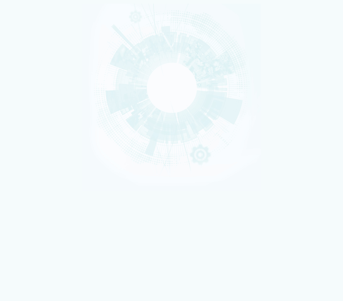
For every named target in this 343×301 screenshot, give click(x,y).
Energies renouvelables (10, 44)
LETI (7, 75)
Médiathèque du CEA (14, 206)
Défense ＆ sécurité (10, 42)
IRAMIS (8, 85)
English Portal (321, 174)
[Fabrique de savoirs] (18, 12)
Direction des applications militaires (17, 245)
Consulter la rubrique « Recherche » (10, 62)
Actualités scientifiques (14, 195)
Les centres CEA (9, 250)
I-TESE (8, 71)
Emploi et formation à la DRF (15, 103)
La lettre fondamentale (14, 199)
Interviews (9, 94)
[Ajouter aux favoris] (10, 133)
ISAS (7, 69)
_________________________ (14, 240)
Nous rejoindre (9, 27)
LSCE (7, 80)
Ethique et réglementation (14, 42)
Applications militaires (10, 20)
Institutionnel (8, 243)
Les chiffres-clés (11, 37)
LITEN (7, 72)
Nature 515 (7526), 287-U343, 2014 (16, 145)
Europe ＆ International (13, 59)
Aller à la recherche (81, 174)
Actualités (7, 194)
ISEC (7, 70)
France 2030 (11, 191)
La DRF (6, 178)
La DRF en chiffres (13, 181)
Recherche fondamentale (11, 24)
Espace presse (11, 233)
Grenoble (8, 121)
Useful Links (321, 175)
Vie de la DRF (11, 198)
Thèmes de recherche (14, 188)
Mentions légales (9, 167)
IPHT (7, 84)
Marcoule (8, 122)
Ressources (7, 202)
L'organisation (10, 35)
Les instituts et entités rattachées (17, 184)
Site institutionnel (57, 221)
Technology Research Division (323, 177)
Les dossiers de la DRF (14, 203)
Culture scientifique (10, 262)
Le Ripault (10, 261)
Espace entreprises (12, 239)
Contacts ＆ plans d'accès (11, 117)
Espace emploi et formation (14, 234)
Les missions (9, 33)
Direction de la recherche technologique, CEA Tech (20, 248)
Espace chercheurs (12, 236)
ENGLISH (318, 172)
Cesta (8, 125)
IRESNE (8, 68)
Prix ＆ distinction (12, 196)
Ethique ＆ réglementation (15, 185)
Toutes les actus (12, 268)
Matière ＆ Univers (10, 47)
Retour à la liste (6, 157)
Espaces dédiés (9, 231)
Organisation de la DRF (14, 182)
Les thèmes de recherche (13, 51)
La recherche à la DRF (10, 187)
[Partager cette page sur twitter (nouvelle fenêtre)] (17, 138)
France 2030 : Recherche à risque (16, 55)
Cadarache (9, 118)
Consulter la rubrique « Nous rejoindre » (11, 105)
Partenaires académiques (14, 53)
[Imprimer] (7, 131)
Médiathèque (11, 265)
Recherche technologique (11, 23)
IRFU (7, 87)
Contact (6, 169)
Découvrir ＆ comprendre (14, 263)
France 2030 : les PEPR (12, 57)
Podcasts (9, 92)
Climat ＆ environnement (11, 49)
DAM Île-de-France (10, 123)
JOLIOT (8, 79)
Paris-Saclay (11, 251)
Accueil (9, 113)
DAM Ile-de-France (12, 256)
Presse (10, 201)
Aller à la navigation (81, 173)
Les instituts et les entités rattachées (18, 40)
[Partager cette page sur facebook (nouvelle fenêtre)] (18, 136)
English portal (11, 242)
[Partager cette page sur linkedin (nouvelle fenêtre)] (17, 141)
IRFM (7, 86)
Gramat (10, 260)
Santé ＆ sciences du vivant (11, 48)
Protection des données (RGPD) (13, 168)
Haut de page (4, 159)
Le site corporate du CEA (14, 244)
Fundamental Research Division (324, 178)
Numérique (8, 46)
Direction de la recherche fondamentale (17, 249)
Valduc (8, 124)
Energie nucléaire (9, 43)
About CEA (320, 176)
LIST (7, 76)
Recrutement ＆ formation (11, 18)
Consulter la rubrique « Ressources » (10, 96)
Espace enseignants (13, 237)
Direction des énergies (13, 246)
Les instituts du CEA (10, 273)
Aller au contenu (80, 171)
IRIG (7, 88)
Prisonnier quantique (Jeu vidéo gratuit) (17, 266)
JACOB (8, 78)
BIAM (7, 83)
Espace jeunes (11, 238)
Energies (8, 21)
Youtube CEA (11, 205)
